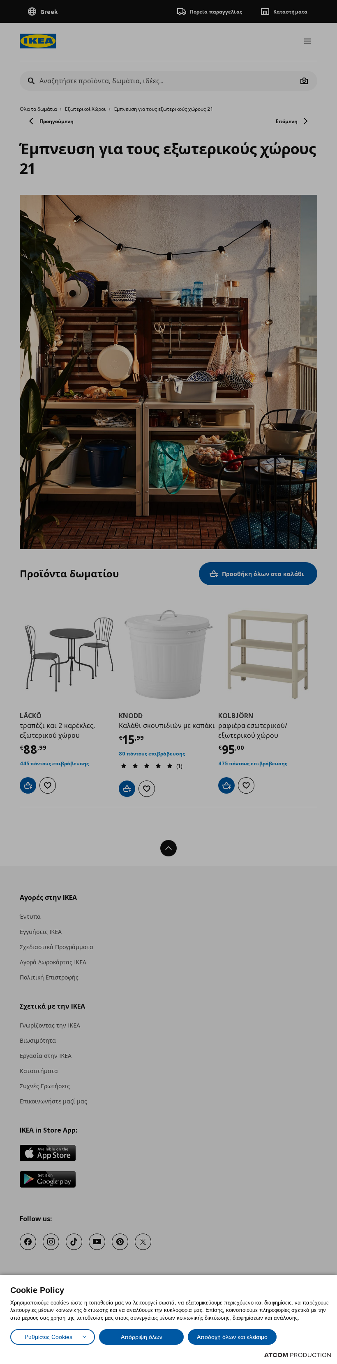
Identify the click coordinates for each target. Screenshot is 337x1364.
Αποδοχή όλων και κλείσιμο (232, 1337)
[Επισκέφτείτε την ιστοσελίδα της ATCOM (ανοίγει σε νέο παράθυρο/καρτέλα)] (297, 1355)
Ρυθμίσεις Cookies (48, 1337)
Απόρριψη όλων (141, 1337)
